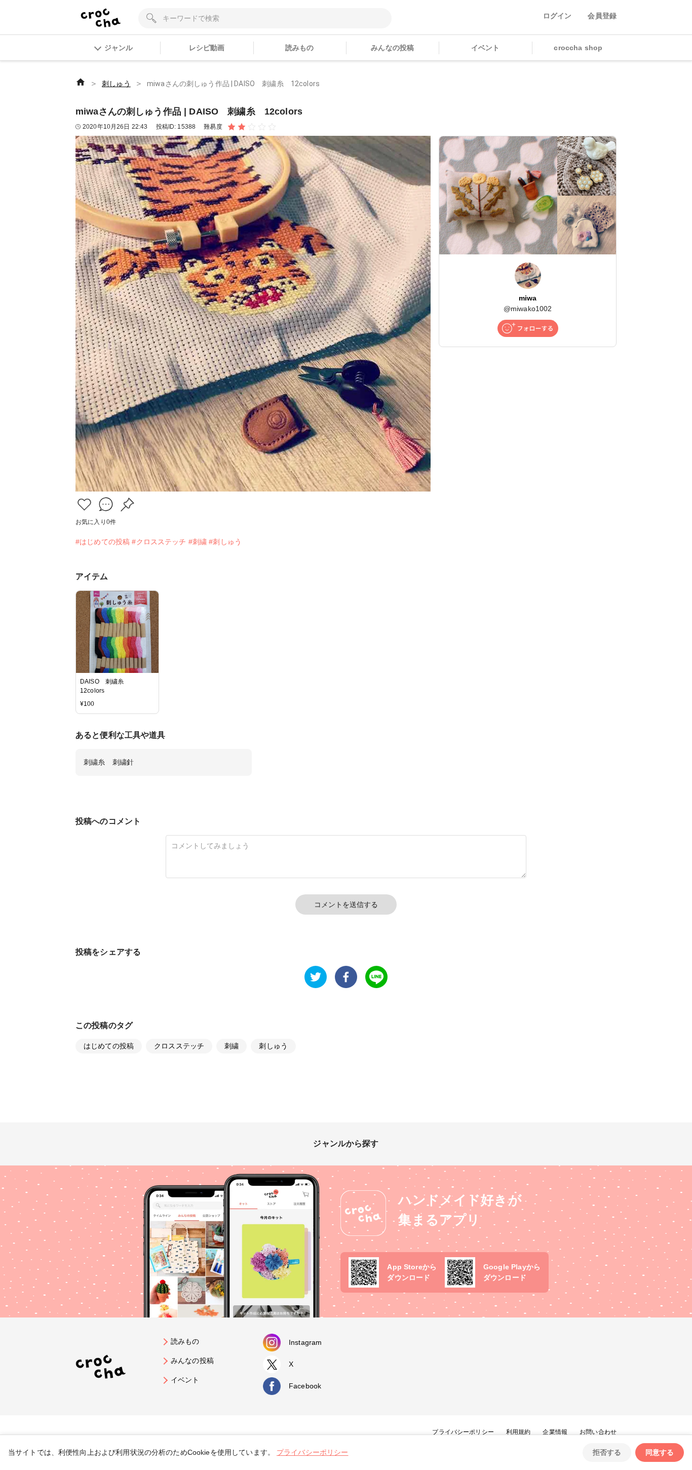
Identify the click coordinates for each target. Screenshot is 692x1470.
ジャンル (118, 48)
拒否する (607, 1452)
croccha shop (578, 48)
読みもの (299, 48)
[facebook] (346, 977)
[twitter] (315, 977)
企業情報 (555, 1432)
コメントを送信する (346, 904)
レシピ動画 (207, 48)
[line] (376, 977)
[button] (84, 504)
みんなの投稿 (392, 48)
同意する (659, 1452)
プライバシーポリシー (463, 1432)
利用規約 (518, 1432)
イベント (485, 48)
